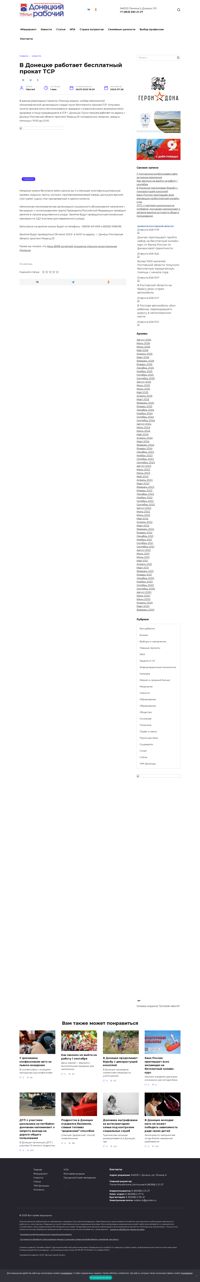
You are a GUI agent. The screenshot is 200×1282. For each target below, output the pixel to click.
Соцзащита (146, 744)
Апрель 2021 (144, 564)
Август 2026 (144, 339)
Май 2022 (142, 518)
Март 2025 (143, 399)
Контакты (26, 38)
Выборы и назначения (153, 641)
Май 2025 (142, 392)
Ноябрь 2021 (144, 539)
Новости (46, 29)
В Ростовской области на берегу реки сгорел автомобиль (154, 289)
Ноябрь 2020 (145, 581)
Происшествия (149, 738)
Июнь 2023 (143, 473)
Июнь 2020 (143, 599)
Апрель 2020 (145, 602)
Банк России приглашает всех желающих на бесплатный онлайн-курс (158, 198)
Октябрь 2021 (145, 543)
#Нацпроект (28, 29)
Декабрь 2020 (145, 578)
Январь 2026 (144, 364)
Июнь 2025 (143, 389)
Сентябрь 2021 (145, 546)
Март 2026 (143, 357)
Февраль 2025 (145, 403)
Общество (146, 712)
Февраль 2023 (145, 487)
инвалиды (26, 264)
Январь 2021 (144, 574)
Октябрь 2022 (145, 501)
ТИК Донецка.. (148, 763)
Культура (145, 673)
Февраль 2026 (145, 361)
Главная (38, 1169)
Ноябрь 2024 (145, 413)
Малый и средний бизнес (155, 680)
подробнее (66, 1273)
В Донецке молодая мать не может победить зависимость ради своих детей (161, 1125)
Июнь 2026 (143, 346)
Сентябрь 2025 (146, 378)
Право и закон (148, 731)
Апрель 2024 (145, 438)
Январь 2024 (144, 448)
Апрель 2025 (144, 396)
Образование (148, 699)
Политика (145, 725)
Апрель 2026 (144, 353)
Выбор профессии (152, 29)
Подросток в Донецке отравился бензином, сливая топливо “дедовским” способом (77, 1125)
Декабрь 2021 (145, 536)
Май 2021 (142, 560)
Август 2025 (144, 382)
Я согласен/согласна (101, 1277)
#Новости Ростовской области (155, 226)
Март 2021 (143, 567)
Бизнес (144, 635)
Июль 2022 (143, 511)
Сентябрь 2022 (146, 504)
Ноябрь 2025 (144, 371)
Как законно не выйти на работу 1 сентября (79, 1056)
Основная (145, 718)
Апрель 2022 (145, 522)
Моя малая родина (74, 1173)
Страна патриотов (92, 29)
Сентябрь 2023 (146, 462)
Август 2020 (144, 592)
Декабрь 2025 (145, 368)
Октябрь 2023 (145, 459)
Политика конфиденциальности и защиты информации (46, 1234)
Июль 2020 (143, 595)
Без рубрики (147, 628)
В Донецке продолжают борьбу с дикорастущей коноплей (120, 1061)
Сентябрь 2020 (146, 588)
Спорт (143, 750)
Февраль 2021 (145, 571)
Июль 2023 (143, 469)
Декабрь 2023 (145, 452)
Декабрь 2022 (145, 494)
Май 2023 (142, 476)
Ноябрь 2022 (145, 497)
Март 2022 (143, 525)
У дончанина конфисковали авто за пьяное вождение (35, 1061)
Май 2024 (142, 434)
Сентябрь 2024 (146, 420)
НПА (72, 29)
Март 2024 (143, 441)
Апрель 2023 (145, 480)
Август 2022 (144, 508)
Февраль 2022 (145, 529)
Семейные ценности (121, 29)
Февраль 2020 (145, 609)
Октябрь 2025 (145, 375)
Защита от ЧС (147, 660)
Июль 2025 (143, 385)
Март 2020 (143, 606)
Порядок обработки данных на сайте (127, 1229)
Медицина (146, 686)
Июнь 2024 (143, 431)
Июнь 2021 (143, 557)
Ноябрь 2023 (145, 455)
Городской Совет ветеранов (80, 1177)
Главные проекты (150, 648)
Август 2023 (144, 466)
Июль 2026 (143, 343)
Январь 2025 (144, 406)
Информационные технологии (158, 667)
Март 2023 (143, 483)
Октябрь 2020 (145, 585)
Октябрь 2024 (145, 417)
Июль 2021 (143, 553)
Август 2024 (144, 424)
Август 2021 (144, 550)
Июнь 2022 (143, 515)
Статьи (60, 29)
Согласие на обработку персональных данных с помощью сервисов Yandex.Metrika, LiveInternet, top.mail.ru (69, 1239)
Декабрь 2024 (145, 410)
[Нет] (196, 1275)
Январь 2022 (144, 532)
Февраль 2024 (145, 445)
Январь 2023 (144, 490)
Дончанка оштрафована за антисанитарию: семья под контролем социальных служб (120, 1125)
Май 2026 (142, 350)
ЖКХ (142, 654)
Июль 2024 (143, 427)
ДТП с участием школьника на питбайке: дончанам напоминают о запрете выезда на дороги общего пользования (37, 1129)
